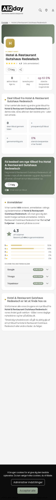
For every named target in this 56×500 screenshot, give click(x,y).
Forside (5, 22)
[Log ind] (52, 10)
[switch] (7, 190)
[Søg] (40, 10)
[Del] (20, 69)
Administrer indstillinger (28, 482)
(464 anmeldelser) (31, 63)
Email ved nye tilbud (18, 190)
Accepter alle (28, 490)
